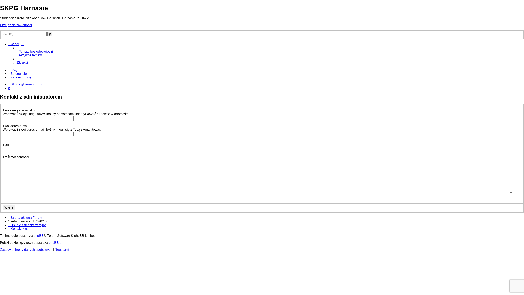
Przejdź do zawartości (16, 25)
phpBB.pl (55, 242)
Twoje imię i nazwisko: (19, 110)
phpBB (39, 235)
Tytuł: (6, 145)
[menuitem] (34, 51)
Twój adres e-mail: (16, 126)
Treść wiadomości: (16, 157)
